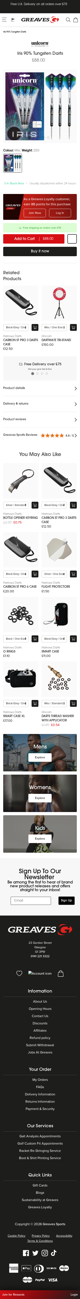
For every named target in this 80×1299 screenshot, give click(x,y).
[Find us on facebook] (26, 1253)
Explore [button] (40, 757)
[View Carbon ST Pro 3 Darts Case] (20, 303)
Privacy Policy (41, 1236)
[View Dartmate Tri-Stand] (59, 303)
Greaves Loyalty (40, 1207)
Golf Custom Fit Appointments (40, 1143)
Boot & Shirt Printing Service (40, 1158)
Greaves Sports (54, 1224)
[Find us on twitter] (35, 1253)
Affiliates (40, 1030)
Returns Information (40, 1101)
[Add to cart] (35, 327)
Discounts (40, 1023)
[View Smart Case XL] (20, 679)
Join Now (35, 213)
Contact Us (40, 1016)
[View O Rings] (20, 614)
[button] (4, 19)
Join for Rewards (13, 1294)
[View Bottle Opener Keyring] (20, 481)
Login (74, 1294)
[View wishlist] (19, 973)
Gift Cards (40, 1185)
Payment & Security (40, 1109)
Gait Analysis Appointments (40, 1136)
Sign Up (66, 900)
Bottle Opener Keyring (20, 518)
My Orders (40, 1080)
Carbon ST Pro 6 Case (20, 587)
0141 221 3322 (40, 956)
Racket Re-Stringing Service (40, 1151)
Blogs (40, 1193)
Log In (60, 213)
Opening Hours (40, 1009)
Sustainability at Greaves (40, 1200)
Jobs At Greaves (40, 1052)
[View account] (40, 973)
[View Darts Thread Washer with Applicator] (59, 679)
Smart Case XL (14, 716)
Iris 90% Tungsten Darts (14, 32)
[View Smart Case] (59, 614)
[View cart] (61, 973)
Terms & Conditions (40, 1241)
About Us (40, 1001)
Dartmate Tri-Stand (56, 340)
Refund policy (40, 1038)
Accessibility (64, 1236)
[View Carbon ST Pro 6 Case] (20, 549)
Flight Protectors (56, 587)
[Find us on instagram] (45, 1253)
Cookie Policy (16, 1236)
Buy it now (40, 251)
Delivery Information (40, 1094)
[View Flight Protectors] (59, 549)
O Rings (9, 651)
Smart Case (50, 651)
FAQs (40, 1087)
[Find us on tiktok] (54, 1253)
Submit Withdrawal (40, 1045)
